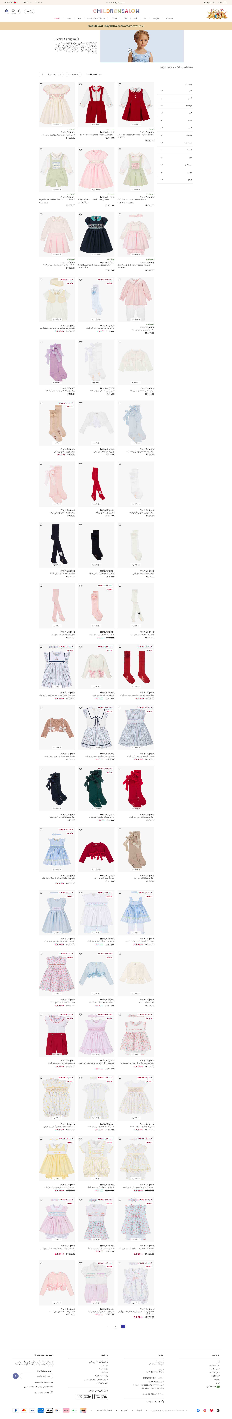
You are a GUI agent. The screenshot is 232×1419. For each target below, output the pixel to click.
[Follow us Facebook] (198, 1411)
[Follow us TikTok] (218, 1411)
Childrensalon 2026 (159, 1410)
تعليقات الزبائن (215, 1376)
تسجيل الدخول (208, 3)
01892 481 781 (148, 1394)
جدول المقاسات (215, 1372)
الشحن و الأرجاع (215, 1369)
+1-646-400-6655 (141, 1385)
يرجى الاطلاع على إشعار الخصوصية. (44, 1382)
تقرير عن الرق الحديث (101, 1383)
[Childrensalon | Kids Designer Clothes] (217, 13)
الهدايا (218, 1383)
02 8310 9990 (154, 1381)
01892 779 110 (148, 1378)
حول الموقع (105, 1365)
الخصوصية (124, 1410)
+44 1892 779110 (148, 1388)
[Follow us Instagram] (204, 1411)
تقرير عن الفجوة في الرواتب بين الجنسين (96, 1379)
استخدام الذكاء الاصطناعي (104, 1410)
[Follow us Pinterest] (211, 1411)
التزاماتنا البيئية (103, 1369)
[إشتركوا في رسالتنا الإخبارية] (16, 1376)
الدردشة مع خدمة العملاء (156, 1363)
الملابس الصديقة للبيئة (42, 1392)
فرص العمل (105, 1372)
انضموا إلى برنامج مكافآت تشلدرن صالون (36, 1387)
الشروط (139, 1410)
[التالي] (108, 1326)
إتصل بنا (217, 1362)
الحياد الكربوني (213, 1386)
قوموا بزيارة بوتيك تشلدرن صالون (98, 1362)
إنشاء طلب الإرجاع (214, 1365)
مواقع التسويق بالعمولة (101, 1376)
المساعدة (217, 1379)
